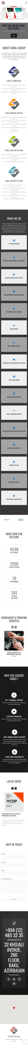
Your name (3, 854)
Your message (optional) (6, 879)
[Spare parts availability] (14, 751)
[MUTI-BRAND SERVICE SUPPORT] (14, 732)
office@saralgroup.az (14, 975)
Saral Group (14, 1039)
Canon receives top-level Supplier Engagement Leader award (11, 815)
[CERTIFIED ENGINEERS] (14, 711)
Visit (14, 35)
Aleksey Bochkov (5, 817)
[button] (14, 1008)
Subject (2, 870)
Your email (3, 862)
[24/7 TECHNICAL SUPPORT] (14, 695)
